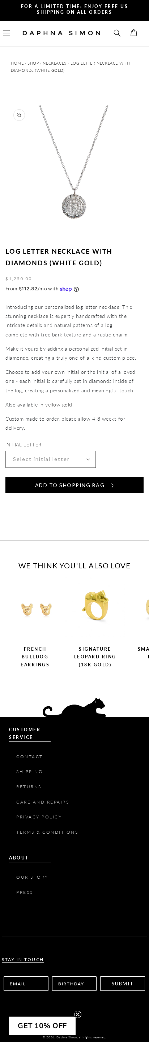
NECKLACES (54, 63)
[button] (11, 33)
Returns (29, 786)
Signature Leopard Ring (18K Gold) (95, 656)
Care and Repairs (42, 802)
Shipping (29, 771)
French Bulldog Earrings (35, 656)
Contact (29, 756)
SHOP (33, 63)
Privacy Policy (39, 817)
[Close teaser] (77, 1014)
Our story (32, 877)
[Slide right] (138, 627)
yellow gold (58, 404)
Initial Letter (23, 445)
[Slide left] (11, 627)
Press (25, 892)
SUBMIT (123, 983)
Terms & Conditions (48, 832)
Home (18, 63)
